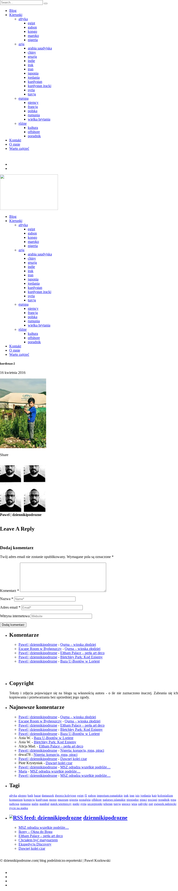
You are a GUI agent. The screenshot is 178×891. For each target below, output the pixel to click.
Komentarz (9, 591)
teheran (108, 804)
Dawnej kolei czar (73, 759)
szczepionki (94, 804)
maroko (33, 36)
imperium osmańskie (110, 795)
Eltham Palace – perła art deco (82, 653)
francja (33, 107)
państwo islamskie (114, 799)
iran (30, 69)
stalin (35, 804)
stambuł (44, 804)
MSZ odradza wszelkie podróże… (85, 767)
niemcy (33, 102)
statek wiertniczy (61, 804)
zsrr (151, 804)
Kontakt (15, 140)
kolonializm (165, 795)
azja (21, 44)
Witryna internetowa (15, 616)
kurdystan (35, 82)
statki (76, 804)
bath (30, 795)
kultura (33, 128)
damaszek (48, 795)
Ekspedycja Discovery (35, 844)
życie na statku (18, 808)
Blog (12, 11)
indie (31, 61)
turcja (32, 94)
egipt (31, 23)
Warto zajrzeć (19, 148)
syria (31, 90)
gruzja (32, 57)
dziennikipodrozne (105, 818)
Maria (23, 771)
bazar (37, 795)
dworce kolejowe (65, 795)
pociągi (152, 799)
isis (137, 795)
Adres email (10, 607)
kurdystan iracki (39, 86)
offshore (34, 132)
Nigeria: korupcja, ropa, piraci (82, 750)
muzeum (63, 799)
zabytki (143, 804)
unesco (126, 804)
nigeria (33, 40)
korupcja (29, 799)
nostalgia (85, 799)
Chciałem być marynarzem (38, 840)
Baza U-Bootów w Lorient (80, 661)
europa (24, 98)
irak (30, 65)
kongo (32, 31)
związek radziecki (165, 804)
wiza (134, 804)
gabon (32, 27)
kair (154, 795)
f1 (86, 795)
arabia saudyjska (40, 48)
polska (32, 111)
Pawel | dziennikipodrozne (38, 644)
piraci (143, 799)
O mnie (14, 144)
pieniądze (133, 799)
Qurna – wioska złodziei (78, 644)
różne (23, 123)
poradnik (34, 136)
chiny (32, 52)
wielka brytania (39, 119)
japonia (33, 73)
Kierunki (15, 15)
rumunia (34, 115)
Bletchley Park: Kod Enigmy (81, 657)
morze (53, 799)
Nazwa (6, 599)
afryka (23, 19)
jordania (34, 77)
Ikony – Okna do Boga (35, 832)
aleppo (22, 795)
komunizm (16, 799)
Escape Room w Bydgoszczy (40, 649)
